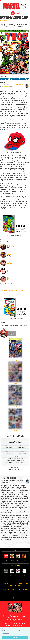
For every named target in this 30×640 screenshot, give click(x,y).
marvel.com (24, 594)
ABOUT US (21, 589)
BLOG (9, 589)
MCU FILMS (14, 589)
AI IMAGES (4, 589)
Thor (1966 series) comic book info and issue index (12, 290)
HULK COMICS (19, 584)
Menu (4, 1)
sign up (5, 594)
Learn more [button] (6, 633)
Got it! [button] (15, 637)
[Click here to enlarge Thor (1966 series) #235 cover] (14, 73)
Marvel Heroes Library (14, 616)
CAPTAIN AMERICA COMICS (8, 584)
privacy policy (11, 594)
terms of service (17, 594)
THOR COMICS (17, 585)
